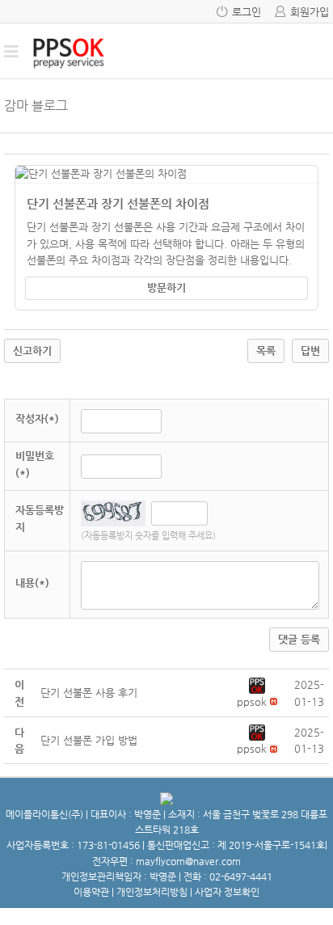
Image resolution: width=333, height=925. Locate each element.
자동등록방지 (39, 518)
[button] (257, 684)
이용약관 (91, 892)
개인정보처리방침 (152, 892)
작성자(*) (37, 418)
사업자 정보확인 (227, 892)
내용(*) (32, 583)
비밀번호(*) (34, 464)
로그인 (246, 12)
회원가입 (309, 12)
